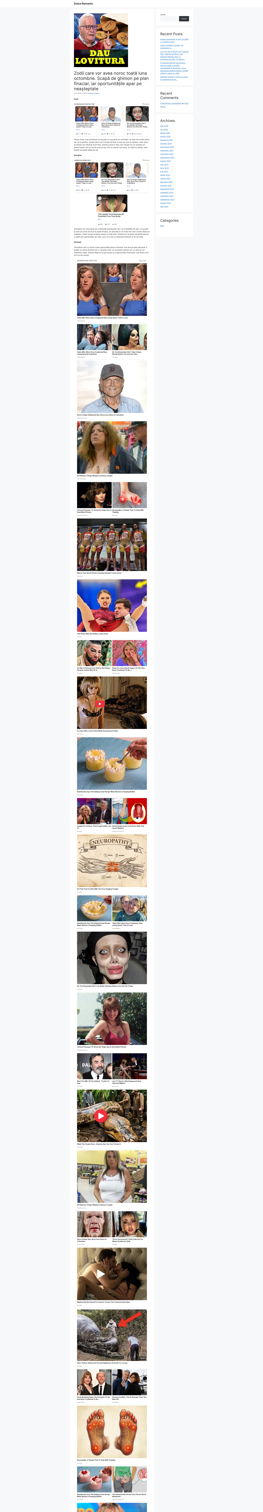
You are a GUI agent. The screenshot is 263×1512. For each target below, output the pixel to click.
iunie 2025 (164, 168)
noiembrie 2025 (166, 151)
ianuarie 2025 (166, 185)
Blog (162, 226)
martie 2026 (165, 137)
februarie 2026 (166, 140)
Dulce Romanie (83, 3)
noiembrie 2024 (166, 192)
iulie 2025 (164, 165)
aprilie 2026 (165, 133)
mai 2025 (164, 172)
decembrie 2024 (167, 189)
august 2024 (165, 203)
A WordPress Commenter (170, 103)
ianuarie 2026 (166, 144)
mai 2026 (164, 130)
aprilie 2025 (165, 175)
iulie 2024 (164, 206)
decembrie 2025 (167, 147)
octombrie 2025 (166, 154)
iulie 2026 (164, 126)
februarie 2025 (166, 182)
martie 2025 (165, 179)
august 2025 (165, 161)
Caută (162, 15)
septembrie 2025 (167, 158)
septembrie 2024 (167, 199)
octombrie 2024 (166, 196)
